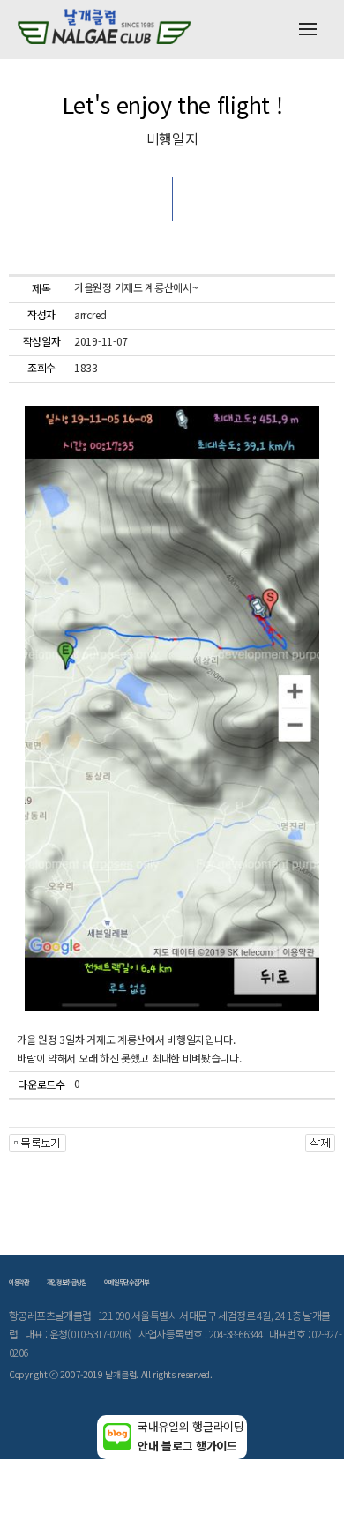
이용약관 (19, 1282)
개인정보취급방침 (66, 1282)
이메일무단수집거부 (126, 1282)
